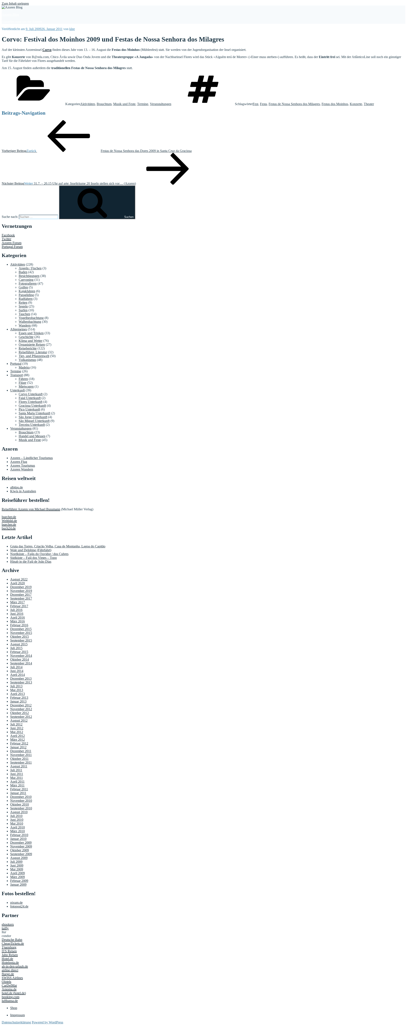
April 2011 (17, 781)
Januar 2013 (18, 701)
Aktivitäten (87, 104)
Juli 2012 (16, 724)
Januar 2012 (18, 747)
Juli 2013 (16, 686)
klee (72, 29)
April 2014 (17, 675)
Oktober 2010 (19, 804)
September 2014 (21, 663)
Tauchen (24, 314)
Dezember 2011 (20, 751)
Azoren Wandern (21, 469)
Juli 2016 (16, 610)
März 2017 (17, 602)
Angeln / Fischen (30, 268)
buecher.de (9, 517)
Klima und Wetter (30, 340)
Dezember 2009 (21, 842)
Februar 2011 (19, 789)
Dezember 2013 (21, 678)
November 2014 (21, 655)
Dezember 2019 (21, 587)
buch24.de (9, 528)
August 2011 (18, 766)
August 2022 (19, 579)
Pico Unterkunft (29, 409)
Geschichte (26, 337)
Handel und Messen (32, 436)
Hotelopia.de (10, 962)
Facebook (8, 235)
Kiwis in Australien (23, 491)
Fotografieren (28, 283)
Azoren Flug (18, 462)
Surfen (23, 310)
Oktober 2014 (19, 659)
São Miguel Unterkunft (34, 421)
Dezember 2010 (21, 797)
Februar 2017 (19, 606)
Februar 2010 (19, 835)
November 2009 (21, 846)
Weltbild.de (9, 520)
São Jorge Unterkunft (33, 417)
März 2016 (17, 621)
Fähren (23, 379)
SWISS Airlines (12, 978)
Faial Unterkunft (30, 398)
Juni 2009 (16, 865)
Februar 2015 (19, 652)
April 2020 (17, 583)
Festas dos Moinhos (335, 104)
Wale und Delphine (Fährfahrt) (30, 550)
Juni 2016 (16, 613)
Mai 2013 (16, 690)
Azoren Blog (10, 14)
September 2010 (21, 808)
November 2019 (21, 591)
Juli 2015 (16, 648)
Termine (142, 104)
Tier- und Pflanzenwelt (34, 356)
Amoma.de (9, 989)
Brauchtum (104, 104)
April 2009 (17, 873)
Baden (23, 272)
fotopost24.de (19, 906)
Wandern (25, 325)
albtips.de (16, 487)
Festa (263, 104)
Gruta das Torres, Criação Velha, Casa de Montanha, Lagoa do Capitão (57, 546)
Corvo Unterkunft (31, 394)
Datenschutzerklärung (16, 1022)
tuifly (5, 928)
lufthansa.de (10, 1000)
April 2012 (17, 736)
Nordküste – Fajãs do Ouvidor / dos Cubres (39, 554)
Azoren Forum (11, 243)
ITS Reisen (9, 951)
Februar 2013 (19, 697)
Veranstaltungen (160, 104)
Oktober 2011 (19, 758)
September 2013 (21, 682)
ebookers (8, 924)
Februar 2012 (19, 743)
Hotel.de (7, 959)
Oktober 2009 (19, 850)
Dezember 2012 (21, 705)
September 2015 (21, 640)
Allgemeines (18, 329)
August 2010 (19, 812)
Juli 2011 (16, 770)
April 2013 (17, 694)
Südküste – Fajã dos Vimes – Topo (33, 558)
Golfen (23, 287)
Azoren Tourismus (22, 465)
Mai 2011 (16, 778)
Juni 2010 (16, 819)
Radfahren (26, 299)
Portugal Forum (12, 246)
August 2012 (19, 720)
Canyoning (26, 279)
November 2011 (21, 755)
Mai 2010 (16, 823)
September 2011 (21, 762)
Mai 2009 (16, 869)
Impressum (17, 1015)
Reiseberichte (28, 348)
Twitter (6, 239)
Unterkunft (17, 390)
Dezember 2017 (21, 594)
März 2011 (17, 785)
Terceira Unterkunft (32, 424)
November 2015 (21, 633)
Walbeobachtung (30, 321)
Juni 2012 (16, 728)
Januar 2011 (18, 793)
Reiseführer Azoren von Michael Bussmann (31, 509)
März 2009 (17, 877)
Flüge (22, 382)
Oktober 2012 (19, 713)
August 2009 (19, 858)
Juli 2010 (16, 816)
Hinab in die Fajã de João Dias (30, 561)
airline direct (10, 970)
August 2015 (19, 644)
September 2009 (21, 854)
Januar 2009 (18, 884)
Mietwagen (26, 386)
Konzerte (356, 104)
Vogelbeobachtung (31, 318)
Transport (16, 375)
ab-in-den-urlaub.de (15, 966)
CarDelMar (9, 985)
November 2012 (21, 709)
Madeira (24, 367)
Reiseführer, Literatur (33, 352)
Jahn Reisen (10, 955)
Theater (369, 104)
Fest (255, 104)
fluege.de (8, 974)
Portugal (15, 363)
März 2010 (17, 831)
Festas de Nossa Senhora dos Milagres (294, 104)
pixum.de (16, 902)
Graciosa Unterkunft (32, 405)
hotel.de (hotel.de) (14, 993)
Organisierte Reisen (32, 344)
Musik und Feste (124, 104)
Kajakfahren (27, 291)
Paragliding (26, 295)
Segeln (23, 306)
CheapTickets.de (13, 943)
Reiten (23, 302)
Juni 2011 (16, 774)
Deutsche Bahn (12, 939)
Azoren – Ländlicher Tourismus (31, 458)
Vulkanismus (27, 360)
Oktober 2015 (19, 636)
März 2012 (17, 739)
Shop (13, 1008)
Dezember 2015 (21, 629)
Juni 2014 (16, 671)
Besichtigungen (29, 276)
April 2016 (17, 617)
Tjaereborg (9, 947)
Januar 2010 (18, 839)
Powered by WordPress (47, 1022)
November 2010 (21, 800)
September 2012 (21, 716)
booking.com (10, 997)
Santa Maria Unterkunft (34, 413)
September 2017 (21, 598)
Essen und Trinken (31, 333)
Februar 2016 (19, 625)
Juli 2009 (16, 861)
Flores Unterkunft (30, 402)
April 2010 (17, 827)
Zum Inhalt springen (15, 3)
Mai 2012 (16, 732)
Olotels (6, 981)
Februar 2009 (19, 881)
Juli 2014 (16, 667)
